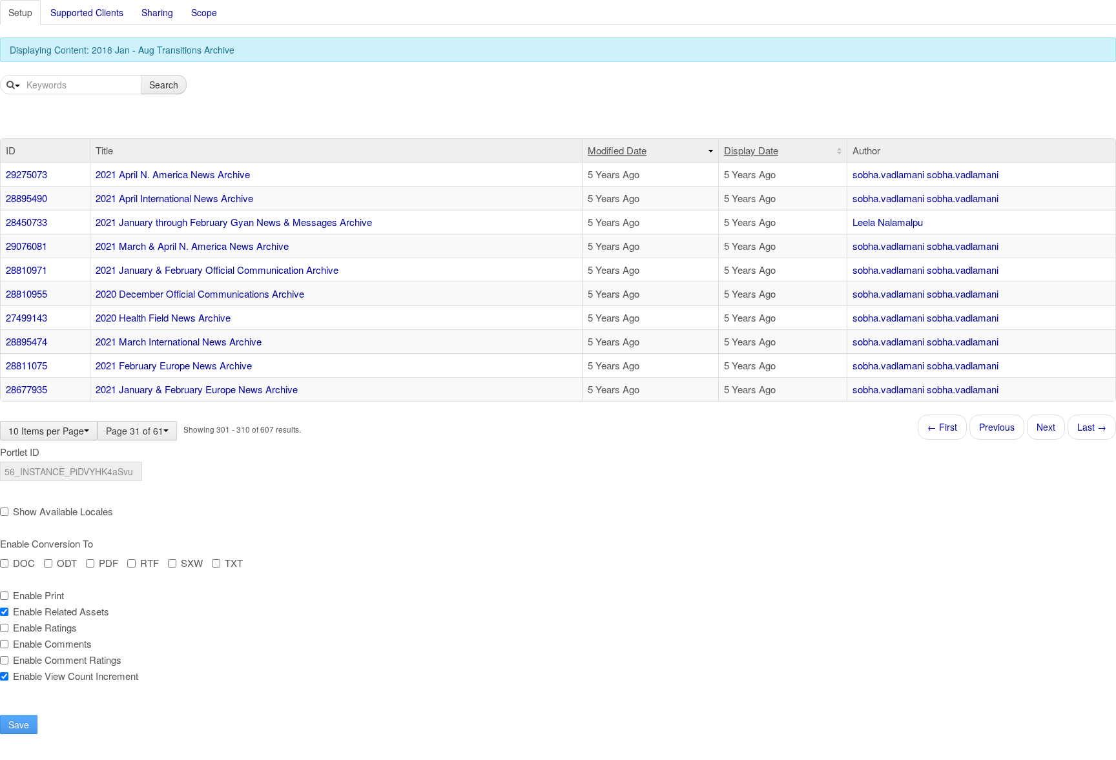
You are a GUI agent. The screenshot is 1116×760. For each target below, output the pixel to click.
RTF (149, 563)
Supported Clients (86, 12)
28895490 (26, 198)
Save (18, 724)
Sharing (157, 12)
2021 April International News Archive (174, 198)
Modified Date (617, 150)
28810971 (26, 269)
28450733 (26, 222)
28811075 (26, 365)
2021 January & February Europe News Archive (197, 389)
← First (942, 426)
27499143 (26, 317)
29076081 (26, 245)
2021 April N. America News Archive (173, 174)
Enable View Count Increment (75, 676)
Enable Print (38, 595)
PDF (108, 563)
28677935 (26, 389)
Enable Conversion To (46, 543)
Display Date (751, 150)
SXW (192, 563)
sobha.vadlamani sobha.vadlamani (925, 174)
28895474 (26, 341)
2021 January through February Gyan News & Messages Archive (234, 222)
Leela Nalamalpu (887, 222)
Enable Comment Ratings (67, 659)
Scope (204, 12)
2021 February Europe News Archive (174, 365)
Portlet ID (19, 452)
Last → (1091, 426)
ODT (67, 563)
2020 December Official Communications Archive (200, 293)
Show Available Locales (63, 511)
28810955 (26, 293)
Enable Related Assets (61, 611)
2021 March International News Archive (179, 341)
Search (163, 84)
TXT (234, 563)
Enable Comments (52, 643)
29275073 (26, 174)
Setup (20, 12)
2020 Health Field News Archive (163, 317)
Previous (997, 426)
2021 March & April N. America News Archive (192, 245)
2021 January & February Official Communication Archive (217, 269)
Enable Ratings (45, 627)
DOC (24, 563)
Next (1046, 426)
